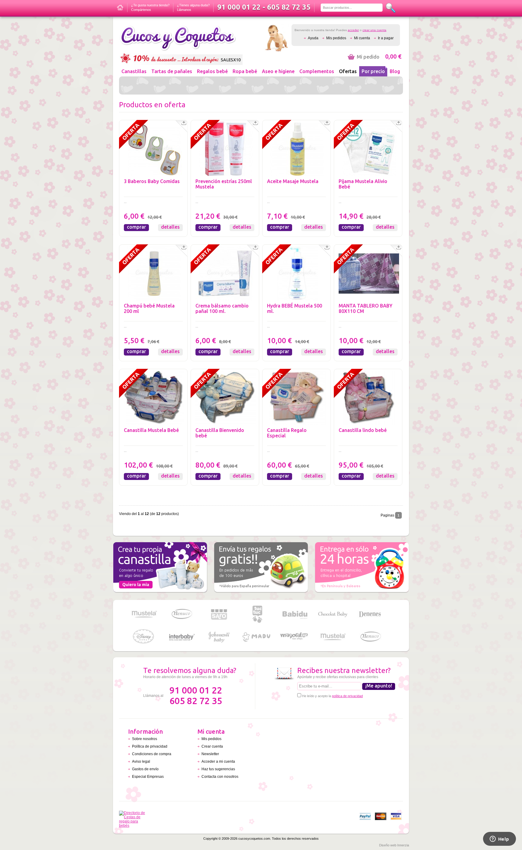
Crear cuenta (212, 746)
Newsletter (210, 754)
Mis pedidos (336, 38)
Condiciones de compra (151, 754)
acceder (353, 30)
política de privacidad (347, 696)
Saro (219, 614)
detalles (170, 227)
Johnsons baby (219, 637)
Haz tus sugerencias (218, 769)
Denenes (370, 614)
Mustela (144, 614)
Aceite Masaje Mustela (292, 181)
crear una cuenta (374, 30)
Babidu (295, 614)
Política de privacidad (149, 746)
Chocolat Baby (332, 614)
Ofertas (348, 71)
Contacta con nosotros (219, 776)
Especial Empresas (148, 776)
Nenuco (181, 614)
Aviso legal (141, 761)
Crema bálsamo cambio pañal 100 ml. (222, 308)
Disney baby (144, 637)
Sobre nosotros (144, 739)
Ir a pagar (386, 38)
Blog (395, 71)
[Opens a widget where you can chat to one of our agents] (499, 839)
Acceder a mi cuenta (218, 761)
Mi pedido (379, 57)
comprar (136, 227)
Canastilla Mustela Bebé (151, 430)
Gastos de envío (145, 769)
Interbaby (181, 637)
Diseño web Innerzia (394, 845)
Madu (257, 637)
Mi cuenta (362, 38)
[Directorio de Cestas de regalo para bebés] (133, 825)
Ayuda (313, 38)
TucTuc (257, 614)
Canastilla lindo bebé (363, 430)
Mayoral (295, 637)
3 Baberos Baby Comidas (152, 181)
